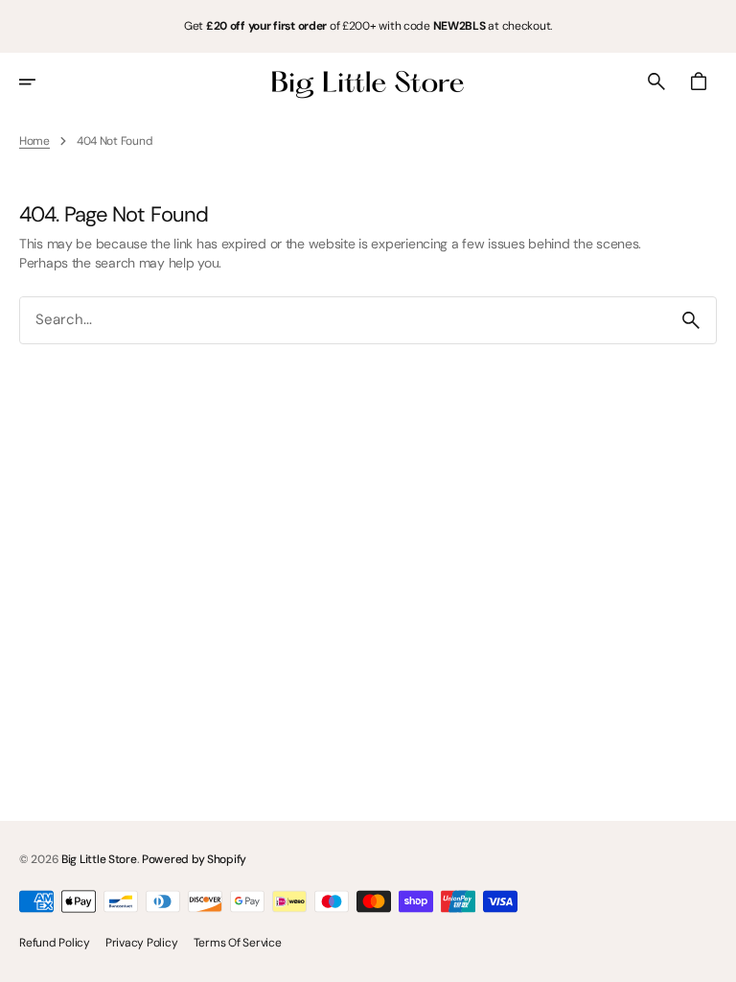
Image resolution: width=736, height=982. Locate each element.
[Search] (691, 320)
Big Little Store (99, 859)
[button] (40, 81)
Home (34, 141)
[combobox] (343, 319)
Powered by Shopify (194, 859)
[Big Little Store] (368, 81)
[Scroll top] (713, 959)
